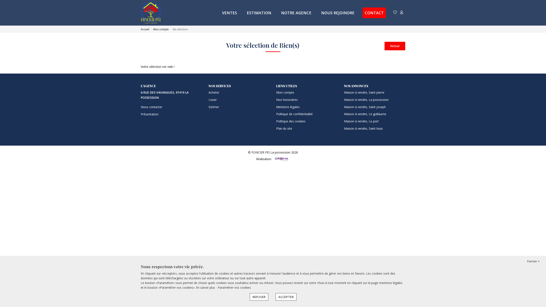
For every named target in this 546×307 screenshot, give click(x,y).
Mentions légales (288, 107)
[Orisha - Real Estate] (281, 159)
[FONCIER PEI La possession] (151, 12)
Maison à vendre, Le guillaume (365, 114)
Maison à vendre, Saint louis (363, 128)
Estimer (214, 107)
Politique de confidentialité (294, 114)
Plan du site (284, 128)
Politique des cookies (290, 121)
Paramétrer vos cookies (234, 287)
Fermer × (533, 261)
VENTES (229, 12)
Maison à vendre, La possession (366, 100)
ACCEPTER (286, 297)
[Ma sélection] (395, 13)
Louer (213, 100)
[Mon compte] (401, 13)
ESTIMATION (259, 12)
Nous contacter (151, 107)
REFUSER (259, 297)
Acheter (214, 92)
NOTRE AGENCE (296, 12)
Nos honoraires (287, 100)
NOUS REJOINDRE (337, 12)
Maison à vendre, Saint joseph (365, 107)
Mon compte (285, 92)
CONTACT (374, 12)
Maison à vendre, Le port (361, 121)
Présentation (149, 114)
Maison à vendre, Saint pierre (364, 92)
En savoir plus (206, 287)
